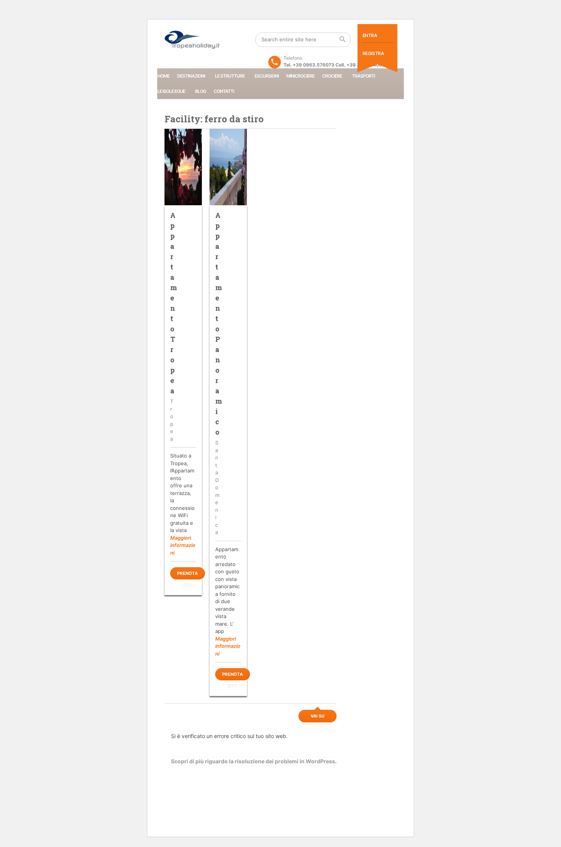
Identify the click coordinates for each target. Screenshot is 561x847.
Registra (373, 53)
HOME (163, 76)
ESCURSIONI (267, 76)
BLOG (200, 91)
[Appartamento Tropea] (183, 167)
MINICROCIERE (300, 76)
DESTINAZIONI (191, 76)
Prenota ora (187, 575)
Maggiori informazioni (182, 545)
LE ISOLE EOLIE (171, 91)
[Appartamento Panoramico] (228, 167)
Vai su (317, 716)
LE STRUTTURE (230, 76)
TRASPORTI (363, 76)
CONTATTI (224, 91)
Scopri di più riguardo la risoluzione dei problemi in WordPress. (254, 761)
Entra (370, 35)
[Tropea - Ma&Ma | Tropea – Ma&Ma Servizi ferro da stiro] (192, 39)
